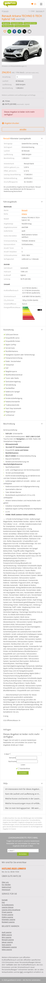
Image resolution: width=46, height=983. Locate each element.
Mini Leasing (6, 937)
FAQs (5, 783)
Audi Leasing (6, 932)
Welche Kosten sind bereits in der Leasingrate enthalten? (23, 798)
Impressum (6, 889)
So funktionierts (8, 905)
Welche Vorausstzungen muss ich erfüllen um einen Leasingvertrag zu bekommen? (23, 803)
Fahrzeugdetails (10, 201)
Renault (24, 210)
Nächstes (39, 11)
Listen (23, 765)
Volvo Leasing (7, 949)
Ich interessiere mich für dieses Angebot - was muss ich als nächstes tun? (23, 789)
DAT (21, 972)
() (35, 4)
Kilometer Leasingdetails (17, 138)
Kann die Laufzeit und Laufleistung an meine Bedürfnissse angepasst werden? (23, 794)
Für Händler (6, 884)
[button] (9, 31)
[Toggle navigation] (41, 4)
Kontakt (4, 900)
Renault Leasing (8, 940)
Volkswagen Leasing (9, 947)
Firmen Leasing (7, 915)
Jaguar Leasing (7, 942)
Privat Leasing (7, 912)
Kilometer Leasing (8, 919)
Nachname (12, 761)
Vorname (12, 758)
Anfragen (7, 729)
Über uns (5, 882)
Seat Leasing (6, 945)
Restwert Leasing (8, 922)
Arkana (24, 214)
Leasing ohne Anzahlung (11, 910)
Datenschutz (6, 887)
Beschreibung (9, 423)
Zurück (5, 11)
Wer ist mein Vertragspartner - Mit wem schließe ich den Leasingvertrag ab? (23, 808)
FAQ (3, 902)
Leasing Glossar (8, 907)
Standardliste (25, 768)
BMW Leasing (7, 935)
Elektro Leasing (7, 917)
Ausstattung (8, 329)
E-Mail (7, 754)
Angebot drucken (11, 123)
